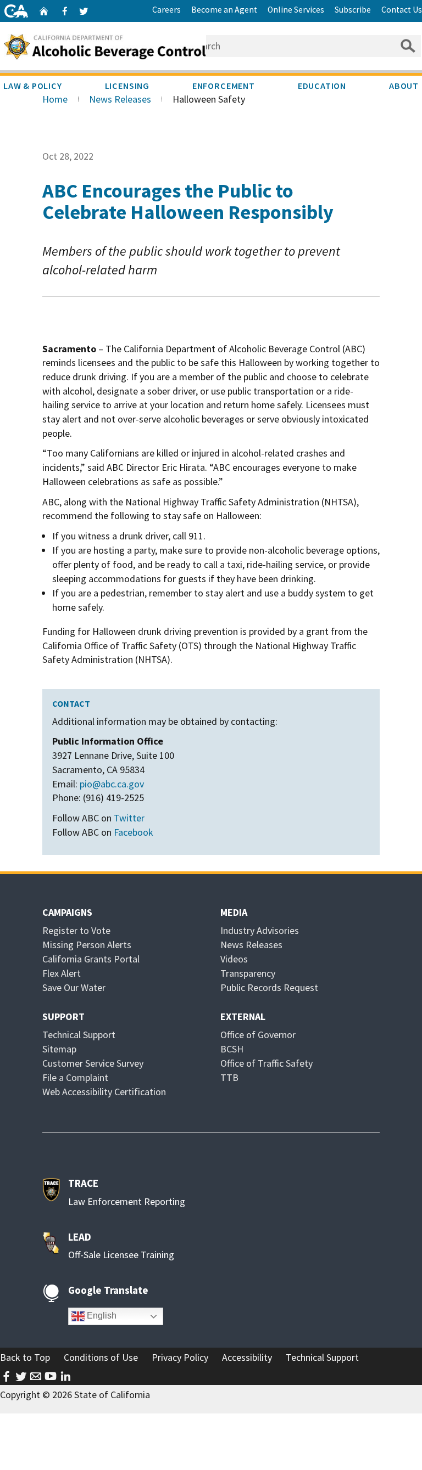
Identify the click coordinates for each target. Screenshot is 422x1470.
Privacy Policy (180, 1357)
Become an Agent (224, 9)
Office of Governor (258, 1034)
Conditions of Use (101, 1357)
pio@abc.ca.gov (112, 784)
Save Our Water (74, 987)
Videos (234, 959)
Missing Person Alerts (86, 944)
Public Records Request (269, 987)
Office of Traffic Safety (266, 1063)
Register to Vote (76, 930)
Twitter (129, 818)
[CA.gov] (16, 11)
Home (55, 99)
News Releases (120, 99)
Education (322, 85)
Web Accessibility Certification (104, 1091)
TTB (229, 1077)
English (100, 1315)
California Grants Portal (91, 959)
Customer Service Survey (92, 1063)
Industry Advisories (259, 930)
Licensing (127, 85)
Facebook (133, 832)
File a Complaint (75, 1077)
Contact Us (401, 9)
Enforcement (223, 85)
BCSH (231, 1049)
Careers (166, 9)
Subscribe (353, 9)
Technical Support (78, 1034)
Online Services (296, 9)
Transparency (247, 973)
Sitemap (59, 1049)
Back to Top (25, 1357)
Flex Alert (61, 973)
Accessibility (247, 1357)
